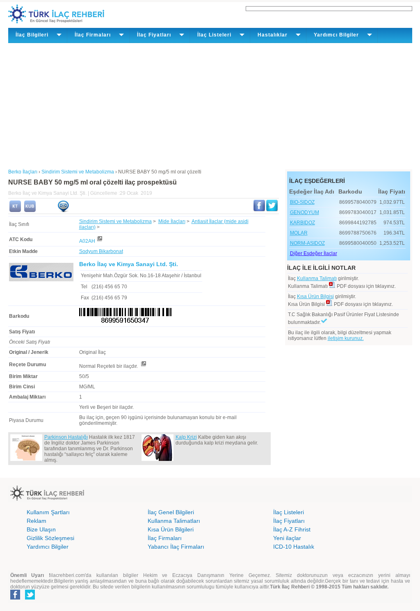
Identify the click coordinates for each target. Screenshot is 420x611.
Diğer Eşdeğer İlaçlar (313, 253)
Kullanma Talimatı (317, 278)
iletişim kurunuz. (346, 338)
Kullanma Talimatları (174, 521)
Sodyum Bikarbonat (101, 251)
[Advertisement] (210, 104)
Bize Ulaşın (41, 529)
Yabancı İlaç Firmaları (176, 546)
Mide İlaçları (171, 221)
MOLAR (299, 233)
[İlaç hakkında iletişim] (63, 210)
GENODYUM (304, 212)
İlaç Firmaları (165, 538)
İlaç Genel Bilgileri (171, 512)
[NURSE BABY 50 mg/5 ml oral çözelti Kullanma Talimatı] (15, 210)
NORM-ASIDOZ (307, 243)
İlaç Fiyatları (289, 521)
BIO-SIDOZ (302, 202)
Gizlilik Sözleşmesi (50, 538)
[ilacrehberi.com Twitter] (30, 598)
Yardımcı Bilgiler (47, 546)
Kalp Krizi (186, 437)
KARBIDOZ (302, 223)
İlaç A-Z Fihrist (291, 529)
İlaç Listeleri (288, 512)
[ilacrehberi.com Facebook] (15, 598)
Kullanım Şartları (48, 512)
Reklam (36, 521)
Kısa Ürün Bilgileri (171, 529)
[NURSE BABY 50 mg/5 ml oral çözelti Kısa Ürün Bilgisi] (30, 210)
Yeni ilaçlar (287, 538)
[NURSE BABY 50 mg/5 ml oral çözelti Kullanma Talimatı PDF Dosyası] (332, 286)
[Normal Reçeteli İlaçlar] (143, 366)
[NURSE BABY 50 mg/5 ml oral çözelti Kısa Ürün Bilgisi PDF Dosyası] (329, 304)
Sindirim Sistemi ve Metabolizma (115, 221)
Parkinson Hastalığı (66, 437)
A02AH (87, 241)
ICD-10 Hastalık (293, 546)
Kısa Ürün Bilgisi (315, 296)
